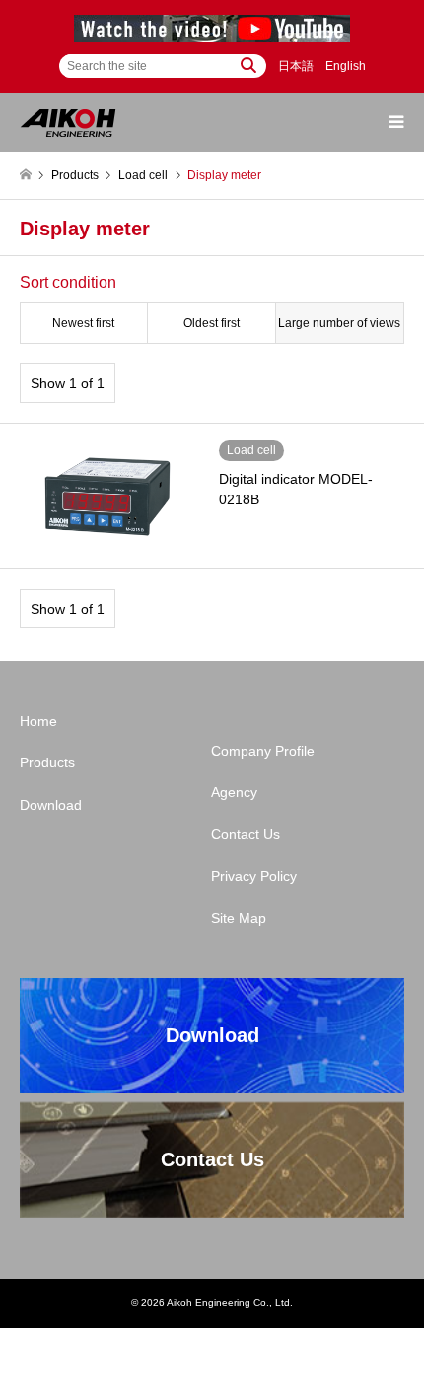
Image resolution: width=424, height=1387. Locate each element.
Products (47, 762)
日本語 (296, 66)
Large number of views (339, 323)
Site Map (238, 918)
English (345, 66)
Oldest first (211, 323)
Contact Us (245, 834)
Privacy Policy (254, 876)
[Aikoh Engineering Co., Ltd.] (68, 122)
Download (51, 805)
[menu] (394, 122)
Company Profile (263, 751)
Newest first (83, 323)
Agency (234, 792)
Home (38, 721)
